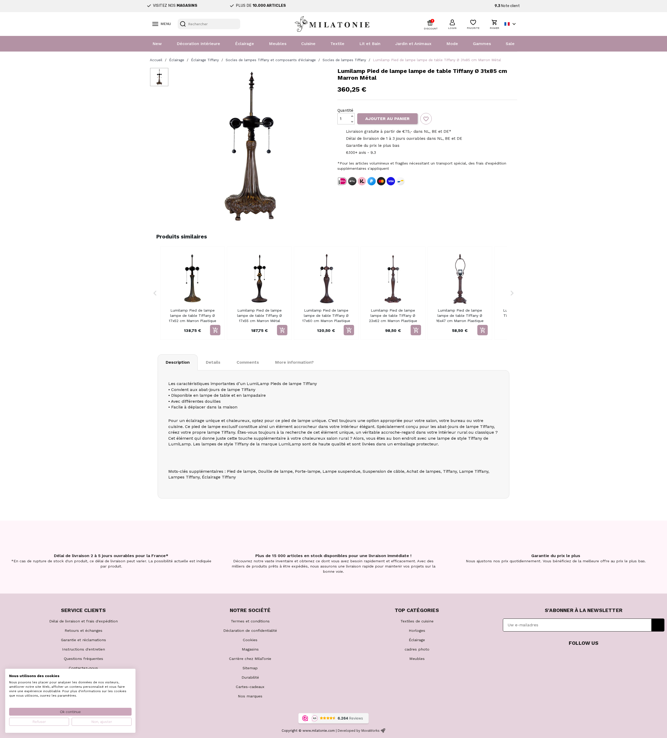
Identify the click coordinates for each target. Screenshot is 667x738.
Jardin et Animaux (413, 43)
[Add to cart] (215, 330)
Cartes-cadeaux (250, 687)
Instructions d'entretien (83, 649)
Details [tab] (213, 362)
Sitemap (250, 668)
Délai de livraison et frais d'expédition (83, 621)
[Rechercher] (183, 24)
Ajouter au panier (387, 118)
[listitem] (192, 293)
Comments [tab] (248, 362)
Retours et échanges (83, 630)
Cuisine (308, 43)
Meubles (277, 43)
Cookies (250, 640)
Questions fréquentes (83, 659)
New (157, 43)
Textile (337, 43)
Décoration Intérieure (198, 43)
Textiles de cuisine (417, 621)
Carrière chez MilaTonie (250, 659)
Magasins (250, 649)
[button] (452, 23)
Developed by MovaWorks (359, 731)
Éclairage (244, 43)
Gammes (482, 43)
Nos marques (250, 696)
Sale (510, 43)
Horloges (417, 630)
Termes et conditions (250, 621)
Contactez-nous (83, 668)
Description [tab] (178, 362)
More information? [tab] (294, 362)
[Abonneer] (658, 625)
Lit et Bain (369, 43)
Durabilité (250, 677)
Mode (452, 43)
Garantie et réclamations (83, 640)
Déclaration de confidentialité (250, 630)
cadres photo (417, 649)
